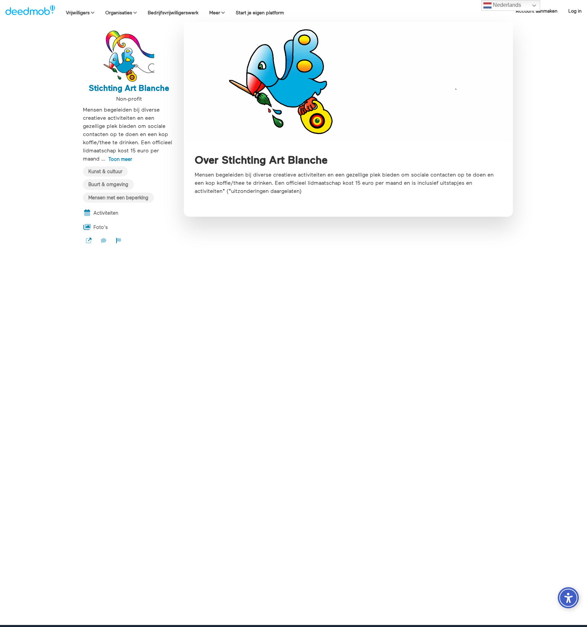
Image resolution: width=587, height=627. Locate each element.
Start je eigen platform (260, 13)
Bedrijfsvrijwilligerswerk (173, 13)
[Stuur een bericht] (103, 240)
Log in (575, 11)
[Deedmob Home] (30, 10)
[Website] (88, 240)
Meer (214, 12)
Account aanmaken (536, 11)
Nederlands (506, 5)
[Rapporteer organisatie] (118, 240)
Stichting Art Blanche (129, 88)
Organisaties (118, 12)
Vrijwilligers (78, 12)
